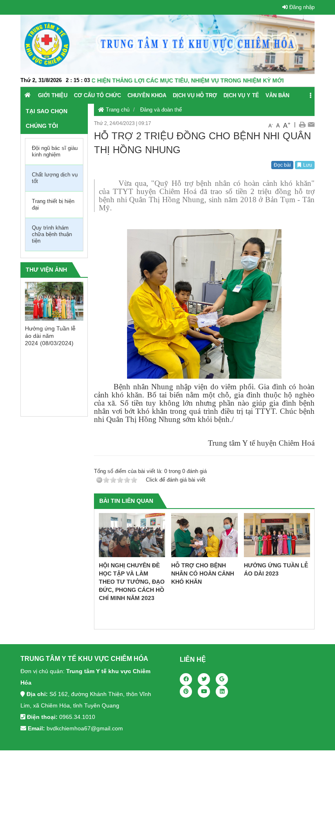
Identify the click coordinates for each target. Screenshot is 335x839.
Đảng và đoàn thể (161, 110)
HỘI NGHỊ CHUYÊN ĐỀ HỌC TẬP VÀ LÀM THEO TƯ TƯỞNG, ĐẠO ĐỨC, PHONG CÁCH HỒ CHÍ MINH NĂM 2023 (132, 581)
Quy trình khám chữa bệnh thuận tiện (52, 234)
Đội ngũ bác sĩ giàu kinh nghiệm (55, 151)
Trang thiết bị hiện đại (53, 204)
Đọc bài (282, 165)
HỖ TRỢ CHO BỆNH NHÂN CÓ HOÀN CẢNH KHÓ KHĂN (202, 573)
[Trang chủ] (27, 95)
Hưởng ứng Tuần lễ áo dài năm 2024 (50, 335)
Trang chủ (117, 110)
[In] (302, 124)
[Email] (311, 124)
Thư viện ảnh (46, 269)
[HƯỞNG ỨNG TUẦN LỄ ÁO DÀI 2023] (277, 535)
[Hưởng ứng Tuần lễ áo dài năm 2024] (54, 301)
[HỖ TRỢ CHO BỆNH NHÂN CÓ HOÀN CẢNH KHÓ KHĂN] (204, 535)
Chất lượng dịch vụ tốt (55, 178)
